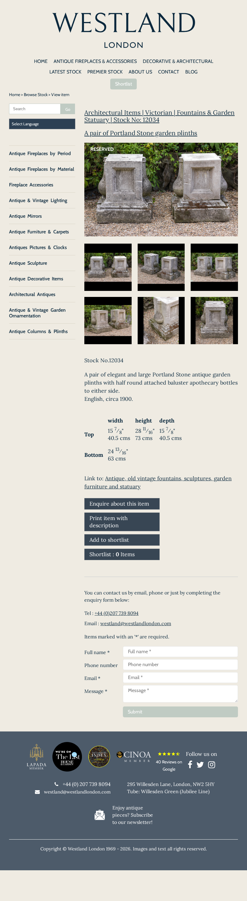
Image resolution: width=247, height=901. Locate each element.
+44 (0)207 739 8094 (117, 613)
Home (14, 94)
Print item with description (108, 522)
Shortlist (123, 84)
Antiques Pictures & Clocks (38, 247)
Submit (135, 712)
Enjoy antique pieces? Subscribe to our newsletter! (132, 815)
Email (92, 678)
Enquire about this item (119, 503)
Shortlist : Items (112, 554)
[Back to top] (235, 889)
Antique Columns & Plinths (38, 331)
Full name (97, 652)
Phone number (101, 665)
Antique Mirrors (25, 216)
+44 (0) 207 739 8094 (87, 784)
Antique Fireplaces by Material (41, 169)
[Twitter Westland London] (201, 766)
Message (95, 691)
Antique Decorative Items (36, 279)
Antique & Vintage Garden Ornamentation (37, 313)
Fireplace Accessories (31, 185)
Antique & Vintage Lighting (38, 200)
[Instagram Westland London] (211, 766)
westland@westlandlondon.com (135, 623)
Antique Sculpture (28, 263)
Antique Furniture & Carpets (39, 232)
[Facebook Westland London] (191, 766)
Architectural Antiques (32, 294)
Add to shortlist (109, 539)
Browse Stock (36, 94)
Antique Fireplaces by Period (40, 153)
